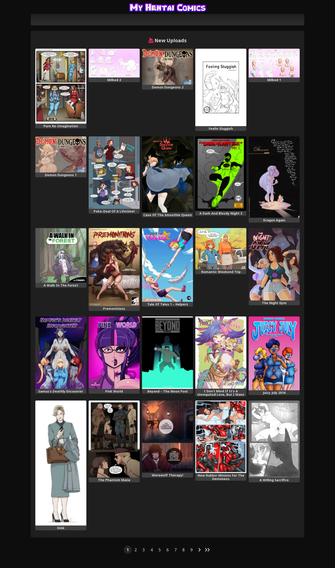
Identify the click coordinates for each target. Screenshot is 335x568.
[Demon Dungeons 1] (60, 154)
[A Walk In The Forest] (60, 255)
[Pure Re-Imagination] (60, 86)
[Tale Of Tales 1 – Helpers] (167, 265)
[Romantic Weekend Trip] (220, 248)
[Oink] (60, 463)
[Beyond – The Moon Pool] (167, 352)
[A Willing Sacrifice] (274, 439)
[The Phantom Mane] (114, 439)
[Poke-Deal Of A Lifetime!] (114, 172)
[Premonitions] (114, 267)
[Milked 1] (274, 63)
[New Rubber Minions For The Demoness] (220, 437)
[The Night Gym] (274, 264)
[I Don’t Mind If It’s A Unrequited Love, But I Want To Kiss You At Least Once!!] (220, 352)
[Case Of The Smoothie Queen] (167, 174)
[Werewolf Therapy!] (167, 437)
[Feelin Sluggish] (220, 87)
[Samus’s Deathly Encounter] (60, 352)
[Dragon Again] (274, 177)
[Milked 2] (114, 63)
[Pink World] (114, 352)
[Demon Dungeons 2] (167, 67)
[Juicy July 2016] (274, 353)
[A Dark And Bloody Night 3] (220, 173)
